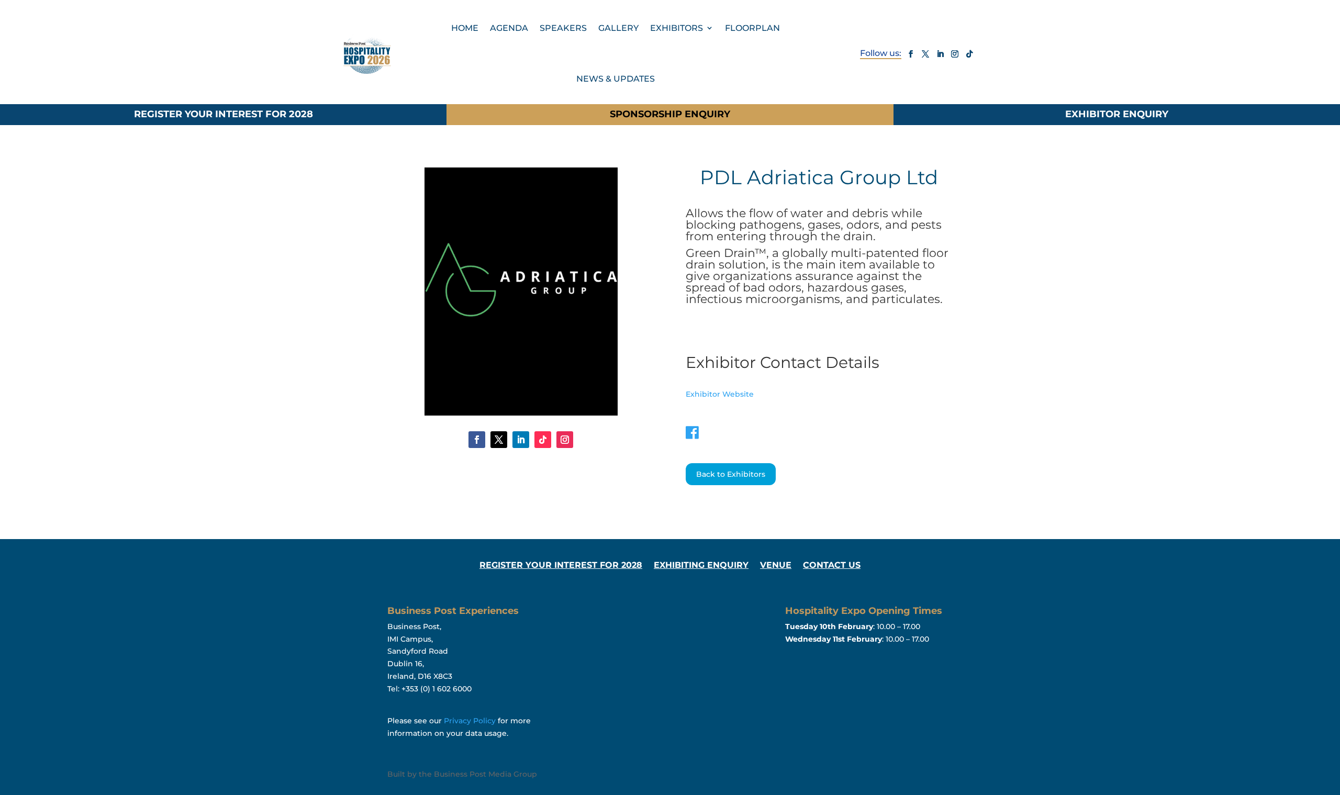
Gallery (618, 28)
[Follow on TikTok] (969, 54)
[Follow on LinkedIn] (940, 54)
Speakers (563, 28)
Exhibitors (676, 28)
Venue (775, 566)
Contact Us (832, 566)
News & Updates (615, 79)
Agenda (509, 28)
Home (464, 28)
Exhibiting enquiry (701, 566)
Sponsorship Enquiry (670, 114)
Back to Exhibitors (730, 474)
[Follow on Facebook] (910, 54)
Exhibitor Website (720, 394)
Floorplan (752, 28)
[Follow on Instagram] (954, 54)
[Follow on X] (925, 54)
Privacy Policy (470, 720)
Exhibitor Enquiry (1116, 114)
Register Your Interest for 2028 (223, 114)
